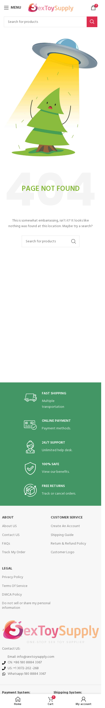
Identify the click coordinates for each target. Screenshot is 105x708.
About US (9, 526)
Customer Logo (62, 552)
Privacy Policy (12, 577)
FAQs (6, 544)
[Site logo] (50, 8)
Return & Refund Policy (68, 544)
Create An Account (65, 526)
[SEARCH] (92, 21)
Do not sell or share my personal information (26, 605)
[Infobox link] (50, 400)
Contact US (11, 535)
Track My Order (13, 552)
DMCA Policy (12, 595)
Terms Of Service (15, 586)
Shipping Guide (62, 535)
